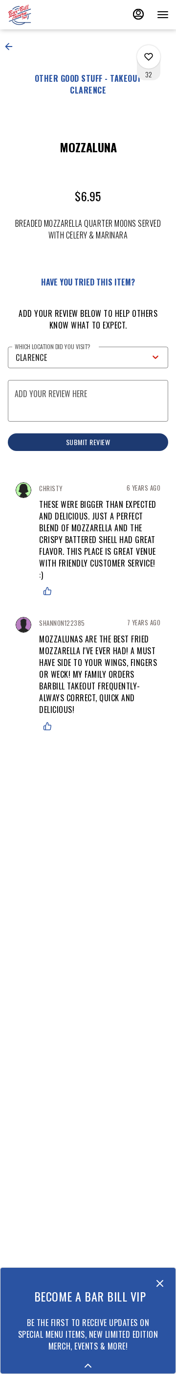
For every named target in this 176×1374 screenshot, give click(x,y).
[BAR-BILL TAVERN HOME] (51, 14)
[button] (11, 46)
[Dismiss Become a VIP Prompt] (160, 1283)
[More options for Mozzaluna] (148, 57)
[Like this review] (50, 591)
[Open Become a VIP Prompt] (88, 1366)
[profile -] (138, 14)
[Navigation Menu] (163, 14)
